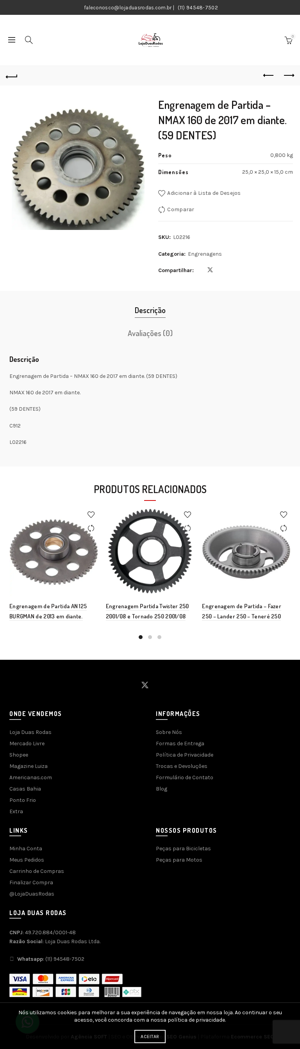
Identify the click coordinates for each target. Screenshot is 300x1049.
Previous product (269, 76)
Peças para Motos (179, 860)
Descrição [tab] (150, 310)
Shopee (18, 755)
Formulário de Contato (184, 777)
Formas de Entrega (180, 743)
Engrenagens (205, 254)
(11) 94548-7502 (198, 8)
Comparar (180, 209)
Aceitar (150, 1036)
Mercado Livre (27, 743)
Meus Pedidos (26, 860)
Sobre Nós (169, 732)
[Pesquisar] (29, 40)
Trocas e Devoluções (181, 766)
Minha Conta (25, 848)
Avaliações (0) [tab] (150, 333)
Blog (161, 788)
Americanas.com (30, 777)
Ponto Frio (22, 800)
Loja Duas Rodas (30, 732)
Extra (16, 811)
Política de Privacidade (184, 755)
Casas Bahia (25, 788)
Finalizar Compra (31, 882)
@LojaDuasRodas (31, 893)
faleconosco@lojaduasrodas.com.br (128, 8)
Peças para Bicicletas (183, 848)
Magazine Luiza (28, 766)
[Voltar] (11, 76)
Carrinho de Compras (36, 871)
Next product (288, 76)
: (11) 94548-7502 (50, 959)
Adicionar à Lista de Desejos (204, 193)
